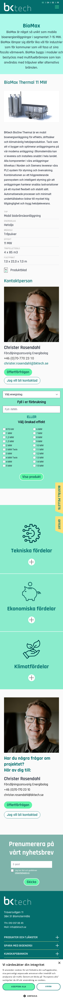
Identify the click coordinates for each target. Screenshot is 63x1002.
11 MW (40, 449)
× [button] (59, 963)
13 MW (40, 457)
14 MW (40, 461)
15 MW (40, 465)
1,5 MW (10, 441)
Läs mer (50, 980)
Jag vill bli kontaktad (22, 380)
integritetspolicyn (22, 873)
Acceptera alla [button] (18, 986)
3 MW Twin (11, 449)
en (48, 2)
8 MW (39, 437)
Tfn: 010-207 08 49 (13, 923)
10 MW (40, 445)
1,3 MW (10, 437)
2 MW (9, 445)
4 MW (9, 461)
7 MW (39, 433)
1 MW (9, 433)
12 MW (40, 453)
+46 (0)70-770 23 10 (19, 358)
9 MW (39, 441)
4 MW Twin (11, 457)
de (53, 2)
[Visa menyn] (57, 7)
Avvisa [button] (48, 986)
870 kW (10, 429)
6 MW (39, 429)
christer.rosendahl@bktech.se (26, 363)
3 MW (9, 453)
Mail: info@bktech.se (15, 927)
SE (43, 2)
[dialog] (31, 980)
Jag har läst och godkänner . (26, 871)
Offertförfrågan (18, 372)
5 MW (9, 465)
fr (58, 2)
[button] (31, 996)
